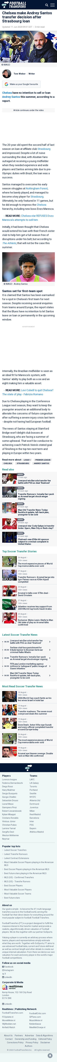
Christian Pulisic (9, 825)
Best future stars (12, 898)
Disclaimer (45, 1042)
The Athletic (9, 243)
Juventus (34, 807)
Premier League (42, 460)
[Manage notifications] (50, 1055)
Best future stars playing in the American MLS (25, 873)
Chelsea (7, 92)
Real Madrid (35, 814)
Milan (32, 811)
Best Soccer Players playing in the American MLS (26, 869)
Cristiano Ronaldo (10, 818)
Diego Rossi (7, 786)
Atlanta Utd (35, 800)
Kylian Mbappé (9, 814)
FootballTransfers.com (12, 1013)
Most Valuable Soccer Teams (17, 894)
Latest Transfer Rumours (15, 854)
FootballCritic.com (37, 1013)
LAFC (32, 779)
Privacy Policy (32, 1042)
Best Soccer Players (13, 885)
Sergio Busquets (9, 793)
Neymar (6, 839)
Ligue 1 (27, 460)
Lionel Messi (8, 804)
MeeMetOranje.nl (37, 1027)
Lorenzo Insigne (9, 779)
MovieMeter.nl (8, 1020)
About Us (8, 1035)
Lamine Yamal (8, 828)
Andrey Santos (11, 96)
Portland (34, 790)
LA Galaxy (34, 783)
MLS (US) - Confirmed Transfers (19, 877)
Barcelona (34, 818)
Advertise (29, 1035)
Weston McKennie (10, 835)
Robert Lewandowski (11, 811)
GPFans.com (35, 1017)
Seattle (33, 793)
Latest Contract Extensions (16, 858)
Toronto (33, 786)
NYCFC (33, 797)
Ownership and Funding (25, 1039)
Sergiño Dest (8, 832)
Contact (9, 1039)
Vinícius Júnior (8, 821)
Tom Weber (20, 73)
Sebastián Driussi (10, 800)
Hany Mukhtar (8, 790)
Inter (32, 821)
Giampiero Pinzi (9, 807)
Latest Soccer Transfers (15, 850)
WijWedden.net (9, 1024)
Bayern (33, 828)
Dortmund (34, 804)
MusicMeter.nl (35, 1020)
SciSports (47, 932)
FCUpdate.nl (7, 1017)
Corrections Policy (15, 1042)
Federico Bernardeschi (12, 783)
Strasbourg (44, 148)
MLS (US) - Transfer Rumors (17, 881)
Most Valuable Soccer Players (18, 889)
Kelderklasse (35, 1024)
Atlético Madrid (37, 832)
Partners (19, 1035)
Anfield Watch (8, 1027)
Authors (28, 1046)
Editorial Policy (45, 1039)
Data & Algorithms (44, 1035)
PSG (32, 825)
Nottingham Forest (37, 188)
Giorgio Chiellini (9, 797)
